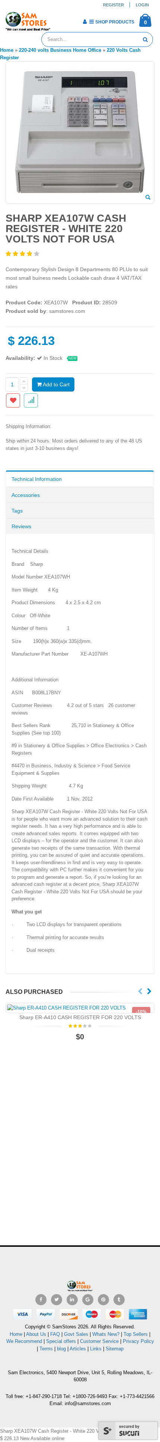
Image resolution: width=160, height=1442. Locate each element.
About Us (36, 1334)
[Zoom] (147, 198)
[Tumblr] (119, 1299)
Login (142, 5)
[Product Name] (80, 1008)
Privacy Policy (138, 1341)
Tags (17, 511)
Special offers (61, 1341)
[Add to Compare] (31, 400)
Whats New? (105, 1334)
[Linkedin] (72, 1299)
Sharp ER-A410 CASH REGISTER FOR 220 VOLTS (80, 1017)
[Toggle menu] (58, 19)
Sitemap (115, 1348)
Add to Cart (56, 384)
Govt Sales (76, 1334)
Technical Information (37, 479)
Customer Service (99, 1341)
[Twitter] (56, 1299)
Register (113, 5)
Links (96, 1348)
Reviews (21, 526)
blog (61, 1348)
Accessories (26, 495)
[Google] (87, 1299)
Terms (46, 1348)
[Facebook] (41, 1299)
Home (16, 1334)
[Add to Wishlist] (13, 400)
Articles (78, 1348)
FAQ (55, 1334)
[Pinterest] (103, 1299)
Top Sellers (136, 1334)
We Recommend (24, 1341)
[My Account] (84, 21)
